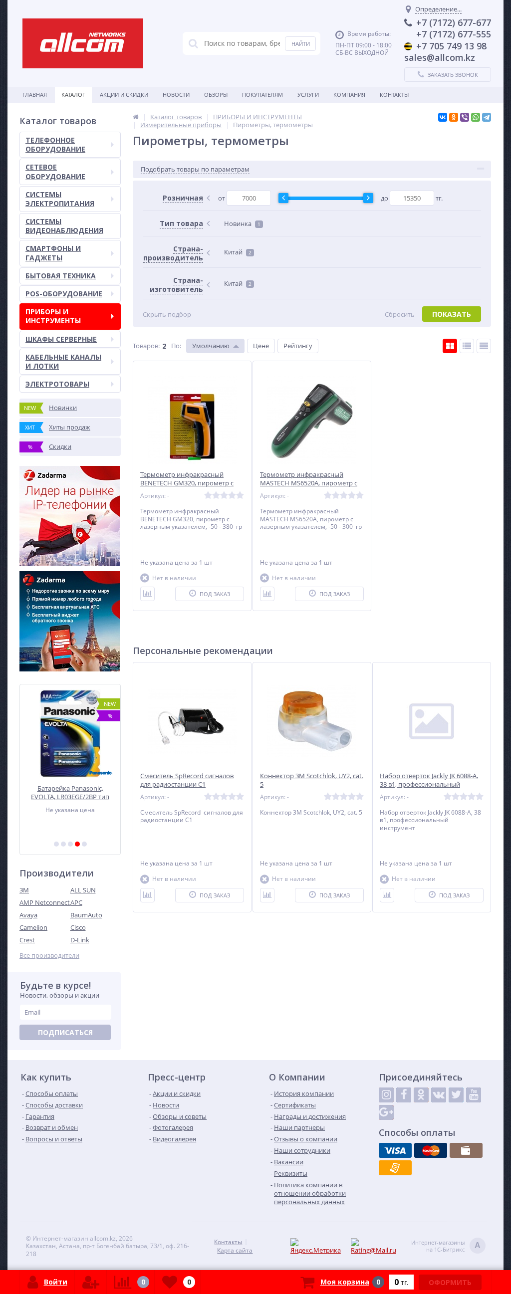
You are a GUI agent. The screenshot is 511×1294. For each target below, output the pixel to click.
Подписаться (65, 1032)
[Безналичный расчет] (395, 1167)
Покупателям (262, 94)
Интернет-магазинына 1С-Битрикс (446, 1246)
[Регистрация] (91, 1282)
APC (76, 902)
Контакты (394, 94)
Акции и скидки (124, 94)
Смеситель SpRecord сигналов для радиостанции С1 (187, 780)
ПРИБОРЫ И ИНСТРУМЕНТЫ (53, 316)
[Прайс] (484, 346)
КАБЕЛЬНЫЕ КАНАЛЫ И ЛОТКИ (63, 361)
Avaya (28, 914)
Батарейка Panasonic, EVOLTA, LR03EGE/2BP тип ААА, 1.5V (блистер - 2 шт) (70, 792)
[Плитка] (450, 346)
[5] (84, 844)
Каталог (73, 94)
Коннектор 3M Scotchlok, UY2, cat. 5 (311, 780)
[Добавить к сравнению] (147, 594)
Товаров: (146, 345)
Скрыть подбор (167, 314)
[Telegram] (486, 117)
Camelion (33, 927)
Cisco (78, 927)
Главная (34, 94)
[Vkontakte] (438, 1094)
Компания (349, 94)
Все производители (49, 955)
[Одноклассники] (453, 117)
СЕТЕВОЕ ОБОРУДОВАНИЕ (55, 171)
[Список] (467, 346)
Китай (238, 251)
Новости (176, 94)
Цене (261, 345)
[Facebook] (403, 1094)
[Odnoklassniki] (421, 1094)
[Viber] (464, 117)
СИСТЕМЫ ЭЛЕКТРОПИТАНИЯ (59, 199)
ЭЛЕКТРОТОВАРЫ (57, 384)
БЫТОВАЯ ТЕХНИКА (60, 275)
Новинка (242, 223)
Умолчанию (211, 345)
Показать (451, 314)
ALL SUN (83, 889)
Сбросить (400, 314)
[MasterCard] (430, 1150)
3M (24, 889)
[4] (77, 844)
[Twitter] (456, 1094)
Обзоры (216, 94)
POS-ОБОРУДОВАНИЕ (63, 293)
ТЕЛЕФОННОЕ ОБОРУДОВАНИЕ (55, 144)
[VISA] (395, 1150)
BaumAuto (86, 914)
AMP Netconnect (44, 902)
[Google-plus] (386, 1112)
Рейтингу (297, 345)
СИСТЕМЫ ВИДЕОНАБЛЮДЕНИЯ (64, 225)
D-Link (79, 939)
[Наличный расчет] (466, 1150)
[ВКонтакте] (442, 117)
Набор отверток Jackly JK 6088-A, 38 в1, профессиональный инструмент (429, 784)
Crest (27, 939)
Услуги (308, 94)
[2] (63, 844)
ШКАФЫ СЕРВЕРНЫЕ (61, 339)
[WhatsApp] (475, 117)
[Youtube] (473, 1094)
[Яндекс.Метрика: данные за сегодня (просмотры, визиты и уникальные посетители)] (319, 1246)
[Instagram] (386, 1094)
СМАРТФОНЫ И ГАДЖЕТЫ (53, 252)
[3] (70, 844)
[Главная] (136, 116)
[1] (56, 844)
